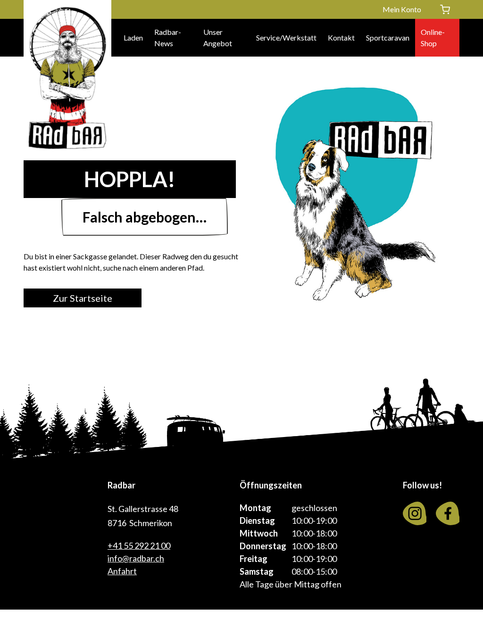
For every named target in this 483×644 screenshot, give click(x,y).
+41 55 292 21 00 (139, 545)
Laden (133, 37)
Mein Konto (402, 9)
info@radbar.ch (136, 558)
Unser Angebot (217, 37)
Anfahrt (122, 571)
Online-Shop (433, 37)
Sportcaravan (387, 37)
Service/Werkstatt (286, 37)
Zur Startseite (82, 298)
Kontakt (341, 37)
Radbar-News (167, 37)
